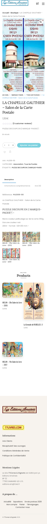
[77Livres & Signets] (14, 2)
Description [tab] (9, 180)
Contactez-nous (23, 507)
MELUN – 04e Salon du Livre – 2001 (11, 260)
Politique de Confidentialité (14, 455)
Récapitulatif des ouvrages (14, 446)
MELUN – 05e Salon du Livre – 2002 (11, 244)
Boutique (14, 12)
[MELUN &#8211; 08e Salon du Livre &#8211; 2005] (31, 237)
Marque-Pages (17, 95)
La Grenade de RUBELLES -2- (33, 324)
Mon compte (12, 504)
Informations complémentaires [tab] (17, 186)
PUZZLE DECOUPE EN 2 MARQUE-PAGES (27, 167)
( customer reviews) (22, 123)
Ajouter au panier (29, 145)
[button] (41, 22)
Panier (22, 504)
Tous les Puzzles (33, 95)
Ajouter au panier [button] (10, 315)
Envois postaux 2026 (33, 501)
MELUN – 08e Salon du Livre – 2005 (31, 244)
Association (18, 164)
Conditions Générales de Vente (15, 451)
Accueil (5, 12)
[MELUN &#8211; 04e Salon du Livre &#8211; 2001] (11, 253)
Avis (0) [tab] (38, 186)
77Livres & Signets (10, 517)
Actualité (7, 501)
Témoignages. (33, 504)
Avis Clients (7, 441)
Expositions (17, 501)
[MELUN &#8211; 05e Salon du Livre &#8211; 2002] (11, 237)
